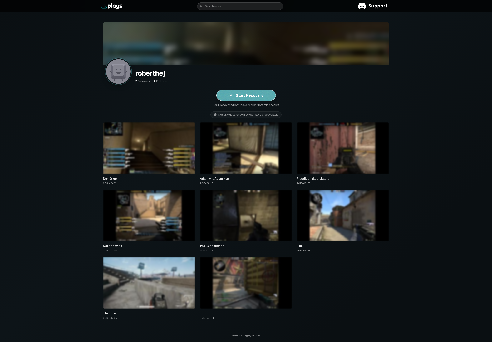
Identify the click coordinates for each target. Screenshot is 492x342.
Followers (142, 81)
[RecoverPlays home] (112, 6)
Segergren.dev (252, 335)
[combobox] (240, 6)
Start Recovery (249, 95)
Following (161, 81)
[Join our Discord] (374, 6)
